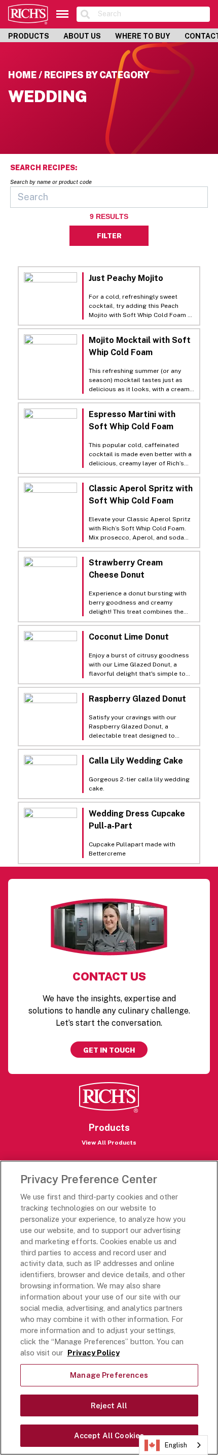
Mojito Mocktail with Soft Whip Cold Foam (140, 346)
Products (28, 36)
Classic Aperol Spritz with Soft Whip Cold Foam (141, 494)
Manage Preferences (109, 1375)
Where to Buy (142, 36)
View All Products (109, 1142)
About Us (82, 36)
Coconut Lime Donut (129, 637)
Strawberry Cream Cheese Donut (126, 569)
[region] (109, 1307)
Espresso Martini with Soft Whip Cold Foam (132, 420)
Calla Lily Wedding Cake (136, 761)
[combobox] (173, 1445)
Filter (109, 236)
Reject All (109, 1405)
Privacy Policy (93, 1352)
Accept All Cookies (109, 1435)
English (176, 1445)
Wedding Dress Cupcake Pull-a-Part (137, 820)
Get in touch (109, 1050)
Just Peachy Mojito (126, 278)
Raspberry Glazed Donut (137, 699)
